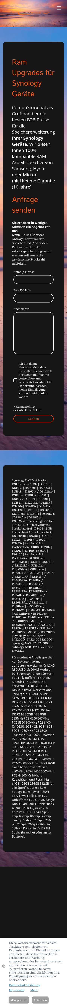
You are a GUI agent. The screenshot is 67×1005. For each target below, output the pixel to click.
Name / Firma (23, 272)
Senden (33, 419)
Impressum (16, 990)
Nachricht (21, 309)
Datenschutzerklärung (24, 985)
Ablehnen (40, 1000)
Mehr (34, 990)
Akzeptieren (18, 1000)
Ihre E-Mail (22, 290)
